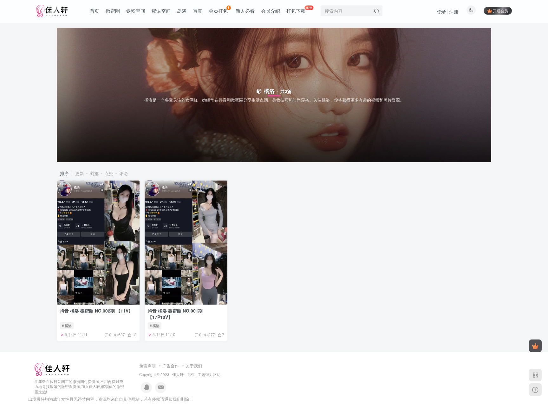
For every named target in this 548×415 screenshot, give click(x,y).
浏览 (94, 173)
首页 (94, 10)
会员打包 (218, 10)
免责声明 (147, 366)
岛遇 (181, 10)
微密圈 (113, 10)
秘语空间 (161, 10)
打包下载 (299, 9)
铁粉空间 (135, 10)
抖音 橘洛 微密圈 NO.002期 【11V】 (96, 310)
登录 (441, 11)
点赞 (108, 173)
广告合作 (170, 366)
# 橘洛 (67, 325)
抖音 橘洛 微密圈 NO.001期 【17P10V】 (175, 313)
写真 (197, 10)
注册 (454, 11)
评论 (123, 173)
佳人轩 (178, 374)
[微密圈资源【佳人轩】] (52, 369)
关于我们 (194, 366)
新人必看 (245, 10)
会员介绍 (270, 10)
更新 (79, 173)
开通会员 (500, 10)
